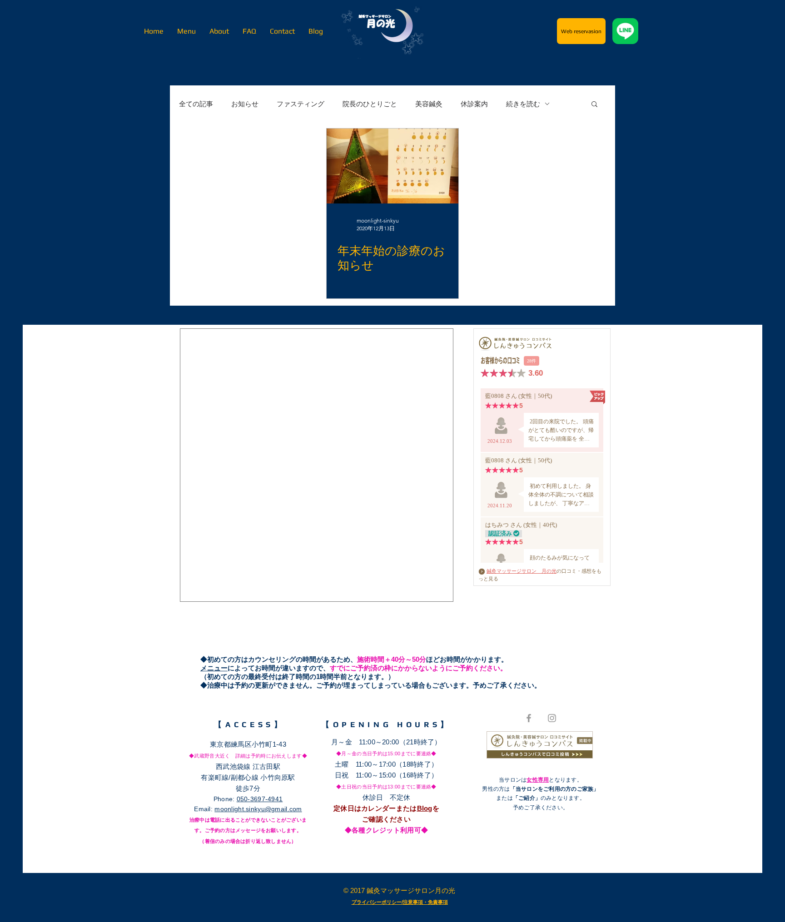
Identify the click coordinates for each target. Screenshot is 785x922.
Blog (424, 808)
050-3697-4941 (260, 799)
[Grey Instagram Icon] (552, 718)
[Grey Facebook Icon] (528, 718)
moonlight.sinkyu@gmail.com (258, 809)
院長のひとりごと (370, 103)
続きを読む (523, 103)
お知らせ (244, 103)
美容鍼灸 (428, 103)
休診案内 (474, 103)
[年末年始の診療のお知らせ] (392, 166)
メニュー (214, 668)
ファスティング (300, 103)
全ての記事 (196, 103)
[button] (594, 104)
